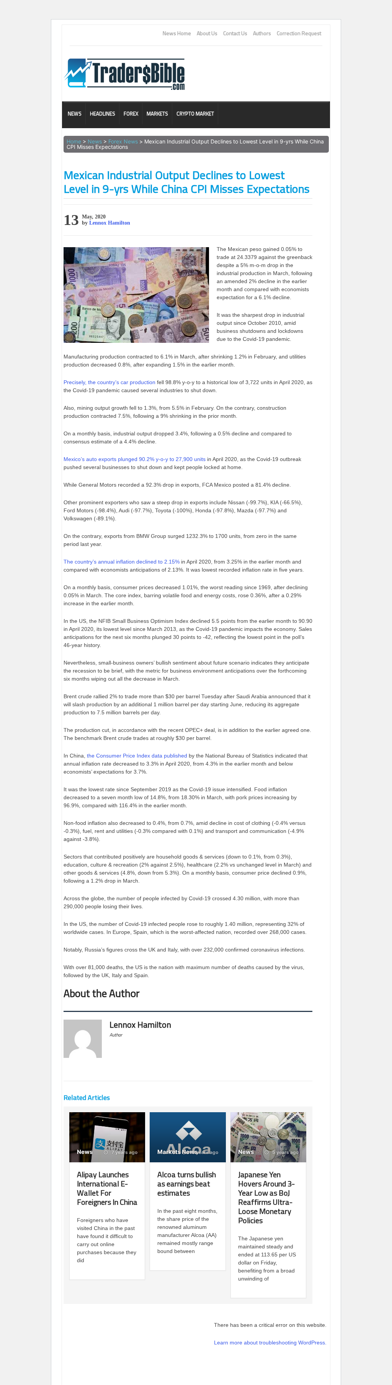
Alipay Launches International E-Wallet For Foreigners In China (107, 1188)
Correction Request (299, 33)
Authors (262, 33)
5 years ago (285, 1152)
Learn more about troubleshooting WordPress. (270, 1342)
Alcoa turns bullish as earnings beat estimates (186, 1183)
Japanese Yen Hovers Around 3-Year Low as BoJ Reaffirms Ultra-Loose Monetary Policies (266, 1197)
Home (74, 141)
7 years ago (123, 1152)
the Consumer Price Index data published (137, 756)
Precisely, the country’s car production (109, 382)
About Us (207, 33)
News (75, 113)
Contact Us (235, 33)
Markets (157, 113)
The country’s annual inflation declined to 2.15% (122, 562)
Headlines (102, 113)
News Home (177, 33)
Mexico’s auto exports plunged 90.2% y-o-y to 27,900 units (135, 459)
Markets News (177, 1152)
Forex (131, 113)
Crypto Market (195, 113)
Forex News (123, 141)
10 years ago (203, 1152)
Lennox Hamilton (109, 223)
